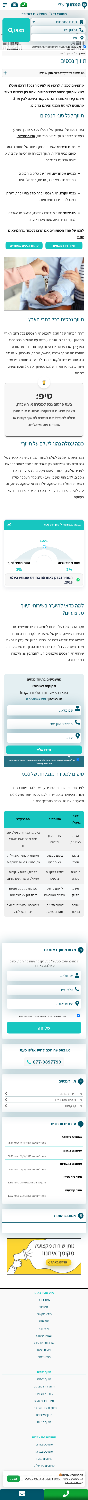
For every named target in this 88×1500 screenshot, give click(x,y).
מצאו (18, 30)
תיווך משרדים (44, 1415)
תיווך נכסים (44, 1379)
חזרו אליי (44, 749)
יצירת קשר (44, 1328)
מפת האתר (44, 1357)
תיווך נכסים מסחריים (69, 1099)
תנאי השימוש (57, 46)
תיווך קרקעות (74, 1105)
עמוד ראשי (44, 1300)
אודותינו (44, 1321)
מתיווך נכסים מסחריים (24, 245)
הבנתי (13, 1478)
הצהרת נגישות (44, 1350)
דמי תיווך (44, 1307)
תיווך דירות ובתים (64, 245)
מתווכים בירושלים (44, 1465)
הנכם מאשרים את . (57, 46)
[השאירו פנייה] (14, 4)
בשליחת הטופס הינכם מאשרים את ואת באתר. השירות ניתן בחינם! (42, 762)
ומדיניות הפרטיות (41, 46)
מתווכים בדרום (44, 1444)
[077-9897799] (23, 4)
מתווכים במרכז (44, 1451)
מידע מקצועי (44, 1314)
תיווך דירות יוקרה (44, 1393)
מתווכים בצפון (44, 1458)
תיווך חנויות (44, 1422)
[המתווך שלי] (71, 5)
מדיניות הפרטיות (22, 760)
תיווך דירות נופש (44, 1400)
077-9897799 (36, 699)
